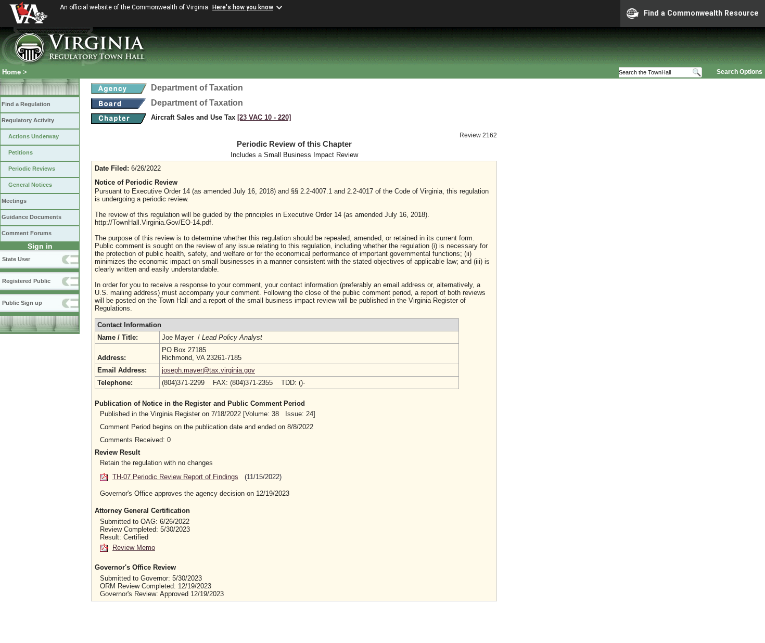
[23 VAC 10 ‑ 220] (264, 117)
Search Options (739, 72)
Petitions (20, 152)
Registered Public (26, 281)
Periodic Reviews (31, 168)
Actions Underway (33, 136)
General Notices (30, 185)
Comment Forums (27, 233)
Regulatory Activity (28, 120)
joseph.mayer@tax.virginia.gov (208, 370)
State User (16, 259)
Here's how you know (242, 7)
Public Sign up (22, 303)
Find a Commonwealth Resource (701, 13)
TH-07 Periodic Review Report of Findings (175, 477)
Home (11, 72)
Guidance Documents (31, 217)
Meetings (14, 201)
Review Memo (133, 547)
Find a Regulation (26, 104)
